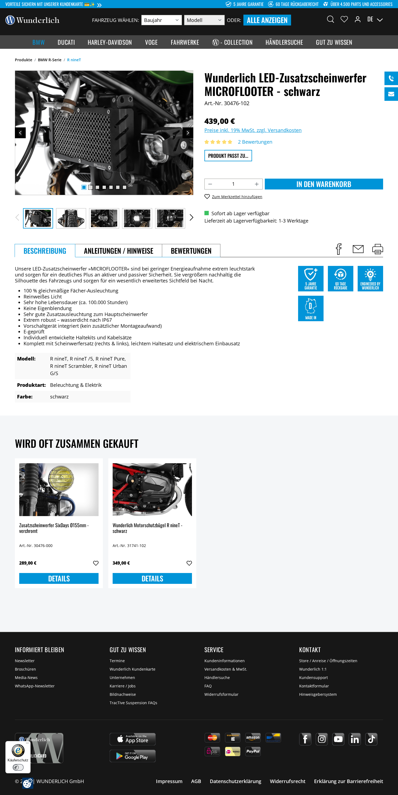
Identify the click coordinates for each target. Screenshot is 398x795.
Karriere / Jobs (123, 685)
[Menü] (27, 744)
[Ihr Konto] (357, 19)
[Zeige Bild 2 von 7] (90, 187)
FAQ (208, 685)
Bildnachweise (123, 694)
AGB (196, 781)
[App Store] (133, 739)
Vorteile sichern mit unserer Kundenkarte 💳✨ (50, 4)
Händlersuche (217, 677)
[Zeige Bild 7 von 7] (124, 187)
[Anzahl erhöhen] (257, 184)
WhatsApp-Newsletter (35, 685)
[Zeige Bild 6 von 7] (117, 187)
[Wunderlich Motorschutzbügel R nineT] (152, 490)
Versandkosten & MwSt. (225, 669)
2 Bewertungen (255, 142)
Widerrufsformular (221, 694)
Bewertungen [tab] (191, 250)
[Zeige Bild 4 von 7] (104, 187)
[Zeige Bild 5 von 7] (111, 187)
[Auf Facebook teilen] (338, 249)
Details (59, 578)
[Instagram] (322, 739)
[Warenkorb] (389, 19)
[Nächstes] (187, 132)
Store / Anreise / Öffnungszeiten (328, 660)
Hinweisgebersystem (318, 694)
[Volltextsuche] (330, 19)
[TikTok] (371, 739)
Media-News (26, 677)
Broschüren (25, 669)
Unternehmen (122, 677)
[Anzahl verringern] (210, 184)
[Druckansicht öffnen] (377, 249)
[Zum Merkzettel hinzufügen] (96, 563)
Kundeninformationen (224, 660)
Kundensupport (313, 677)
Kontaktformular (314, 685)
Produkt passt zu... (228, 155)
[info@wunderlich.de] (391, 94)
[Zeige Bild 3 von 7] (97, 187)
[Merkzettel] (344, 19)
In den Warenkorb (323, 184)
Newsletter (25, 660)
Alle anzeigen (267, 20)
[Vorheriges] (20, 132)
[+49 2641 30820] (391, 78)
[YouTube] (338, 739)
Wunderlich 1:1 (313, 669)
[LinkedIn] (355, 739)
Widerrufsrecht (287, 781)
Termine (117, 660)
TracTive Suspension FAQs (133, 702)
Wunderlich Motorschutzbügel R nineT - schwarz (147, 528)
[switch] (18, 767)
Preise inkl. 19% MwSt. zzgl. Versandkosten (253, 130)
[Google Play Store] (133, 756)
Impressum (169, 781)
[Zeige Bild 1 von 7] (84, 187)
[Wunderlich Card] (39, 748)
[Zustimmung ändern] (28, 783)
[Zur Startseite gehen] (32, 19)
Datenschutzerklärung (235, 781)
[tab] (45, 250)
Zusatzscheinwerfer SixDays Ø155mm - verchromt (54, 528)
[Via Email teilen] (358, 249)
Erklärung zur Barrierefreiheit (348, 781)
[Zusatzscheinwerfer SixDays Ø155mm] (59, 490)
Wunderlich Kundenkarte (132, 669)
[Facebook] (305, 739)
